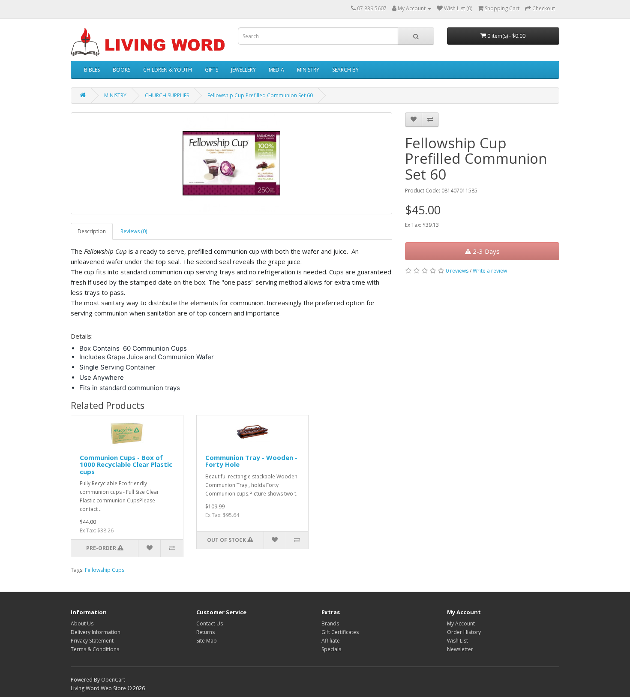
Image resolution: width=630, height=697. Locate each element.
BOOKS (121, 69)
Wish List (457, 640)
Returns (205, 632)
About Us (82, 623)
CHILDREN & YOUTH (167, 69)
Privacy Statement (92, 640)
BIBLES (92, 69)
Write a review (490, 270)
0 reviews (457, 270)
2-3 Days (485, 251)
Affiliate (330, 640)
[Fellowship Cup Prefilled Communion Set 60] (231, 163)
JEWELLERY (243, 69)
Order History (464, 632)
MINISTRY (308, 69)
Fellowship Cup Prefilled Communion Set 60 (260, 95)
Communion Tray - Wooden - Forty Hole (251, 461)
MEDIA (276, 69)
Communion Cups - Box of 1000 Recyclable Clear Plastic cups (126, 464)
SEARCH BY (345, 69)
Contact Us (209, 623)
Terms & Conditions (95, 649)
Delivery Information (95, 632)
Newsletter (460, 649)
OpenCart (113, 679)
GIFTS (211, 69)
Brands (330, 623)
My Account (461, 623)
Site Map (206, 640)
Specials (331, 649)
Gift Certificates (340, 632)
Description (92, 231)
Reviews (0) (133, 231)
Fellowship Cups (104, 570)
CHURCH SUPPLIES (167, 95)
